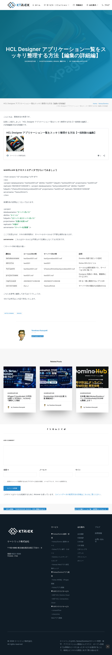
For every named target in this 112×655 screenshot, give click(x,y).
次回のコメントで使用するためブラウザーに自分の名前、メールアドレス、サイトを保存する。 (37, 481)
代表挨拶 (80, 538)
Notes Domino (9, 313)
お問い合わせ (99, 540)
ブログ (107, 5)
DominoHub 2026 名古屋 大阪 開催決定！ (55, 397)
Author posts (38, 336)
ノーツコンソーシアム (88, 387)
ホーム (37, 5)
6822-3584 (16, 554)
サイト (78, 470)
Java (20, 379)
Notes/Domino (46, 61)
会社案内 (92, 5)
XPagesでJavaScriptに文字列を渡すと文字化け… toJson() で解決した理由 (19, 398)
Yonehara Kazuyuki (79, 61)
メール (42, 470)
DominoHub (63, 376)
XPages (56, 61)
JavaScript (18, 383)
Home (95, 103)
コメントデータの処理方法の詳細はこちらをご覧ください (78, 494)
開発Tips (63, 61)
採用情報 (98, 533)
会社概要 (80, 534)
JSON (15, 372)
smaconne (56, 614)
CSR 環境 (80, 545)
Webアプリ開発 (56, 618)
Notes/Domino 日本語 (95, 379)
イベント (52, 376)
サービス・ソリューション (57, 5)
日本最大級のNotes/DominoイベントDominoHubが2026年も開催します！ (92, 398)
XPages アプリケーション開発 (21, 376)
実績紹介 (79, 5)
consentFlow (98, 383)
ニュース (50, 372)
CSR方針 (80, 542)
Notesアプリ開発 (58, 587)
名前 (6, 470)
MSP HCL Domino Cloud (60, 595)
